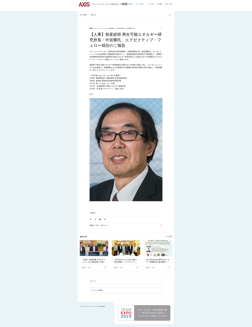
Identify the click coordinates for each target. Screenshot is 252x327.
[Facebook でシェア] (90, 219)
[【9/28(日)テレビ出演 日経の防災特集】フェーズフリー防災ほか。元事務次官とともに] (126, 248)
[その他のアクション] (161, 28)
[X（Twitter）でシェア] (95, 219)
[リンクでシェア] (105, 219)
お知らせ (93, 15)
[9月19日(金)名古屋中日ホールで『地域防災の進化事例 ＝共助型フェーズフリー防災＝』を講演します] (158, 248)
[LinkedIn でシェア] (100, 219)
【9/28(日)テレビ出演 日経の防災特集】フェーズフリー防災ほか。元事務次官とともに (125, 261)
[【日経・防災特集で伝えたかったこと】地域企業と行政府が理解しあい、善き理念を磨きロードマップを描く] (94, 248)
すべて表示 (168, 236)
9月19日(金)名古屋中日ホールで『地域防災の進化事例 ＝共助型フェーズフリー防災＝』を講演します (158, 261)
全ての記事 (83, 15)
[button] (170, 15)
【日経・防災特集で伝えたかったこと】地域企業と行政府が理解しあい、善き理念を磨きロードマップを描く (93, 261)
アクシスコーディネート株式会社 (105, 4)
